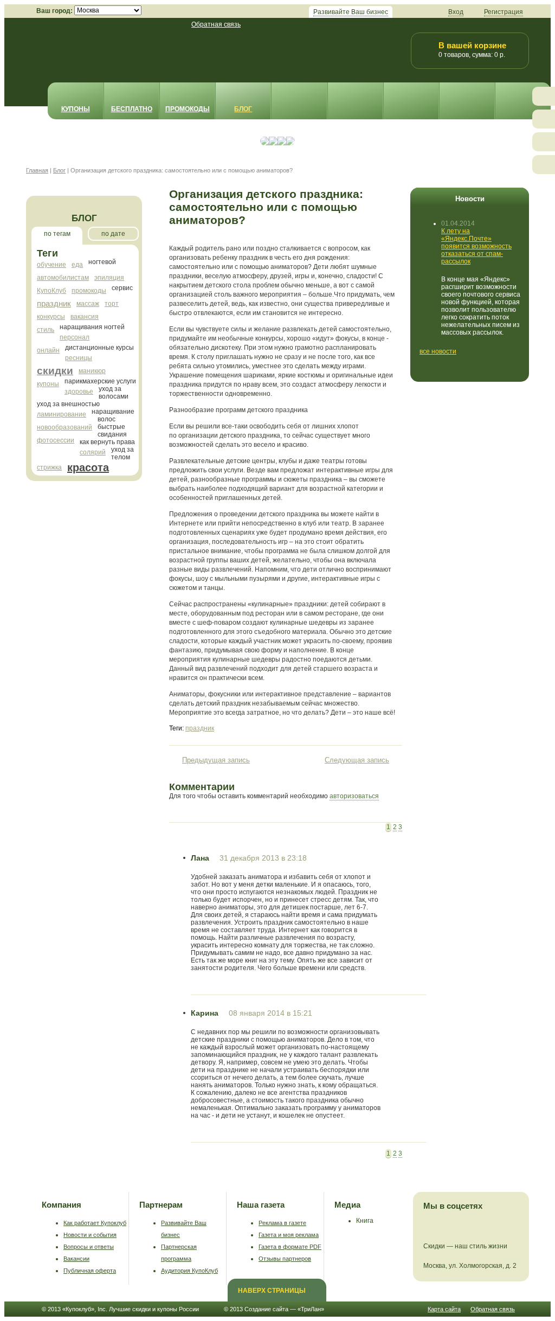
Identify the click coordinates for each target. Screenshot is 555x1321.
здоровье (78, 391)
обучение (51, 264)
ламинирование (61, 414)
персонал (74, 337)
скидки (55, 370)
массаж (87, 303)
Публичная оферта (89, 1270)
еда (77, 264)
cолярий (93, 452)
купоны (48, 384)
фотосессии (55, 440)
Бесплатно (131, 109)
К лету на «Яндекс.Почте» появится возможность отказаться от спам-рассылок (476, 246)
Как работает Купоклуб (94, 1223)
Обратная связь (216, 24)
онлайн (48, 350)
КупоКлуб (51, 290)
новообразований (64, 427)
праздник (54, 303)
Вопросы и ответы (88, 1246)
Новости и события (90, 1235)
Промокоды (187, 109)
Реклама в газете (282, 1223)
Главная (37, 170)
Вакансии (76, 1258)
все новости (438, 351)
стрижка (49, 467)
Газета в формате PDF (290, 1246)
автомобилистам (63, 277)
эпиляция (109, 277)
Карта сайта (444, 1309)
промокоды (89, 290)
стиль (45, 330)
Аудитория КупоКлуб (189, 1270)
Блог (243, 109)
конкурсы (51, 316)
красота (88, 467)
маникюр (92, 371)
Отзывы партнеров (285, 1258)
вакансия (84, 316)
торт (112, 303)
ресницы (78, 358)
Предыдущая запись (216, 760)
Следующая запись (357, 760)
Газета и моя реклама (289, 1235)
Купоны (75, 109)
